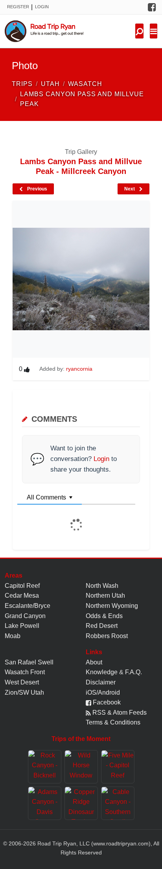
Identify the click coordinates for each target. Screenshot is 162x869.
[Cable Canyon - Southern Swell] (117, 803)
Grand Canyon (25, 616)
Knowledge (102, 672)
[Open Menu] (153, 31)
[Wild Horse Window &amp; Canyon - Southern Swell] (81, 766)
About (94, 662)
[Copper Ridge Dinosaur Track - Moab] (81, 803)
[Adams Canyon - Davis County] (44, 803)
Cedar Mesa (22, 595)
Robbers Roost (107, 636)
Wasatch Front (25, 672)
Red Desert (102, 625)
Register (18, 6)
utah (50, 83)
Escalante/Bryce (27, 605)
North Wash (102, 585)
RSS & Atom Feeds (119, 712)
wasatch (85, 83)
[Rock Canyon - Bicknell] (44, 766)
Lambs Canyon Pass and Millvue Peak (82, 99)
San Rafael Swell (29, 662)
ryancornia (79, 369)
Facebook (106, 702)
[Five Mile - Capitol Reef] (117, 766)
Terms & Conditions (113, 722)
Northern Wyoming (112, 605)
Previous (36, 189)
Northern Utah (105, 595)
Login (42, 6)
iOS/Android (103, 692)
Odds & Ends (104, 616)
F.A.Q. (133, 672)
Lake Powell (22, 625)
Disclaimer (101, 682)
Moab (12, 636)
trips (22, 83)
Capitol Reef (22, 585)
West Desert (22, 682)
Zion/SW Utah (24, 692)
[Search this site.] (139, 31)
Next (130, 189)
